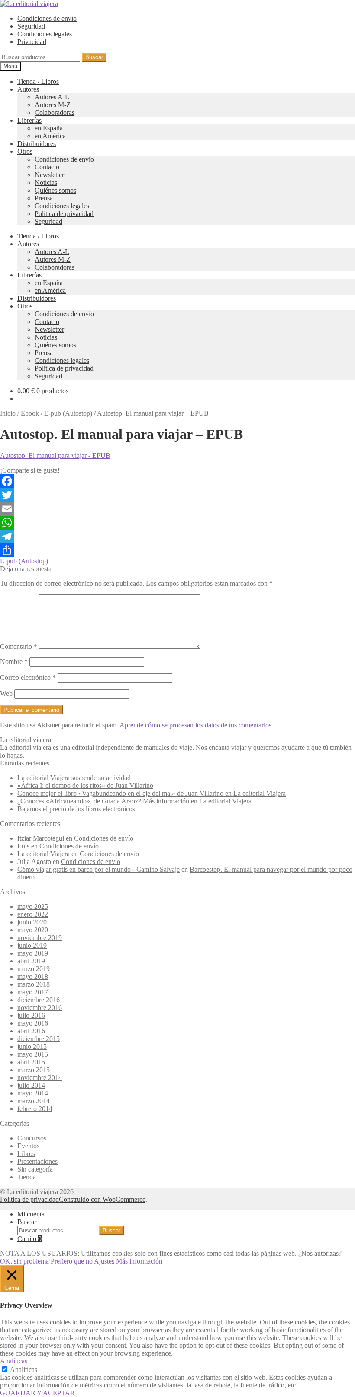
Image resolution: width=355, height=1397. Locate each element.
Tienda (26, 1177)
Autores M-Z (53, 104)
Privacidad (31, 41)
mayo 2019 (32, 953)
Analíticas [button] (13, 1361)
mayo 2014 (32, 1093)
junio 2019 (32, 945)
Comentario (18, 646)
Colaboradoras (54, 112)
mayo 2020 (32, 929)
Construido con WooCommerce (102, 1199)
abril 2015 (31, 1062)
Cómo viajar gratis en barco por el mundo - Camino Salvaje (98, 869)
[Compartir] (177, 550)
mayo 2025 (32, 906)
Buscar (94, 57)
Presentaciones (37, 1161)
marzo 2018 (33, 984)
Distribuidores (36, 143)
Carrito (29, 1238)
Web (6, 693)
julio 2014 (31, 1085)
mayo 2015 (32, 1054)
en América (50, 136)
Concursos (31, 1138)
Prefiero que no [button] (72, 1261)
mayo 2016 (32, 1023)
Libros (26, 1153)
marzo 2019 (33, 968)
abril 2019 (31, 961)
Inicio (8, 413)
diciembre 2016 (38, 999)
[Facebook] (177, 481)
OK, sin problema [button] (24, 1261)
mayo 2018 (32, 976)
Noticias (46, 182)
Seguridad (31, 26)
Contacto (47, 167)
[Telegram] (177, 536)
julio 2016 (31, 1015)
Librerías (29, 120)
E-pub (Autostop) (68, 413)
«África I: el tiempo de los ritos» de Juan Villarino (85, 785)
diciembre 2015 (38, 1038)
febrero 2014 (34, 1108)
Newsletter (49, 174)
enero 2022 (32, 914)
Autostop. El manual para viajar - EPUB (55, 455)
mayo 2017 (32, 992)
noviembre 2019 (39, 937)
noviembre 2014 (39, 1077)
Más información (139, 1261)
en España (49, 128)
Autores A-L (52, 97)
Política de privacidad (64, 213)
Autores (28, 89)
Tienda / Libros (38, 81)
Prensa (44, 198)
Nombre (14, 661)
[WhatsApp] (177, 523)
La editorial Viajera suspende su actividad (74, 777)
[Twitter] (177, 495)
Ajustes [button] (104, 1261)
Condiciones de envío (47, 18)
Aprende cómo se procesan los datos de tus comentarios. (196, 725)
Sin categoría (35, 1169)
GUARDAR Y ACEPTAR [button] (37, 1393)
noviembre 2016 (39, 1007)
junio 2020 (32, 922)
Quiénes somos (55, 190)
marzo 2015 (33, 1069)
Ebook (30, 413)
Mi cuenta (31, 1214)
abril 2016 (31, 1031)
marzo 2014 (33, 1101)
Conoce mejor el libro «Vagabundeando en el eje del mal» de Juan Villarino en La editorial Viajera (151, 793)
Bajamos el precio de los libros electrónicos (76, 809)
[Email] (177, 509)
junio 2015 (32, 1046)
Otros (24, 151)
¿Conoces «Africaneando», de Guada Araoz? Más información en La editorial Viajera (134, 801)
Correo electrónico (28, 677)
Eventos (28, 1145)
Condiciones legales (44, 34)
